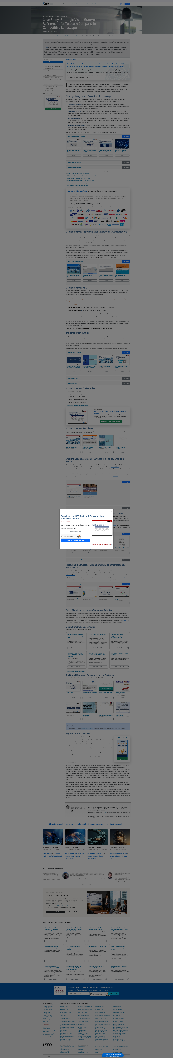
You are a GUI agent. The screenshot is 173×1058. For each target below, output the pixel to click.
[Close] (111, 511)
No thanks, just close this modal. (105, 545)
